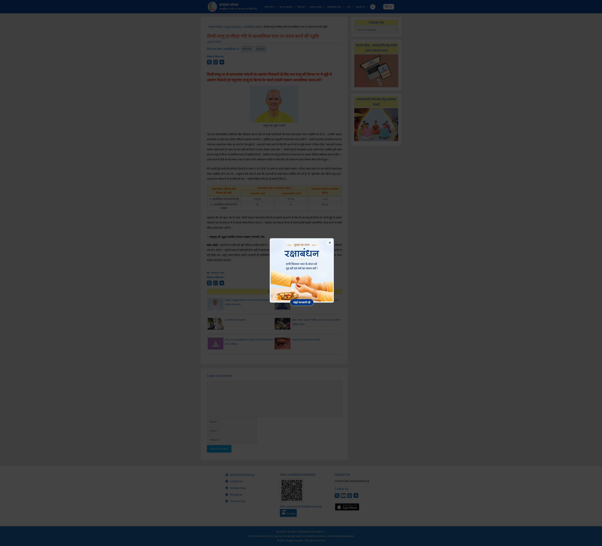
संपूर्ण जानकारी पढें (301, 302)
